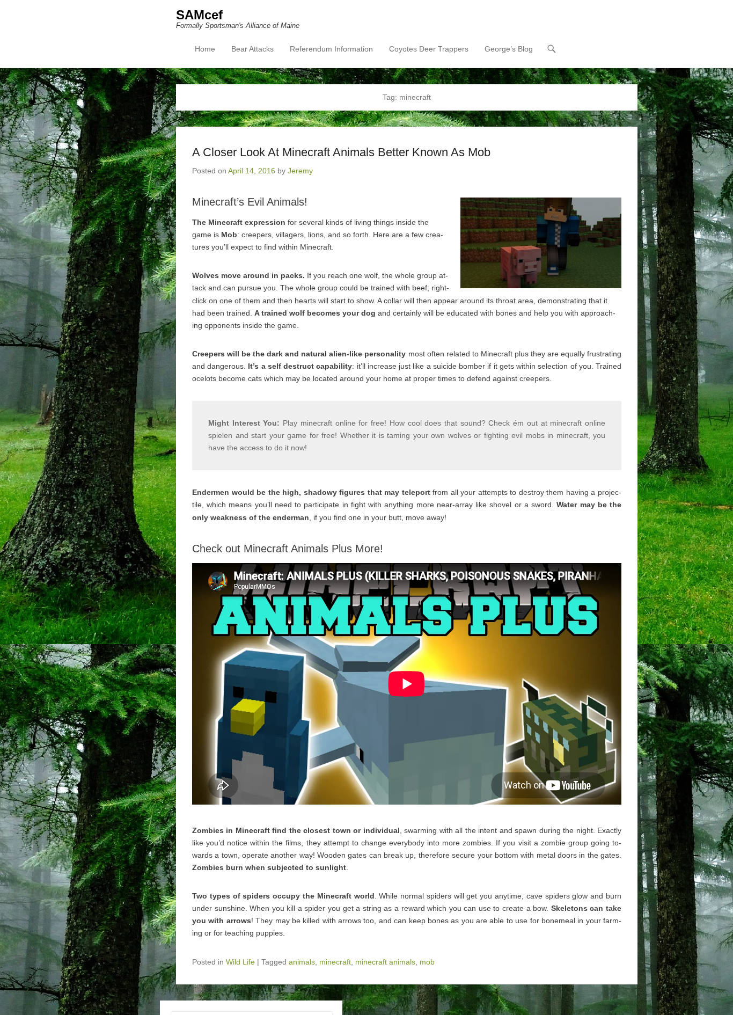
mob (427, 962)
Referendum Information (331, 49)
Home (205, 49)
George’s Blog (509, 49)
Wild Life (240, 962)
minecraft (335, 962)
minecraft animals (385, 962)
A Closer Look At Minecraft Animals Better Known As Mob (341, 152)
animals (302, 962)
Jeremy (300, 170)
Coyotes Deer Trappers (428, 49)
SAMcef (199, 15)
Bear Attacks (252, 49)
